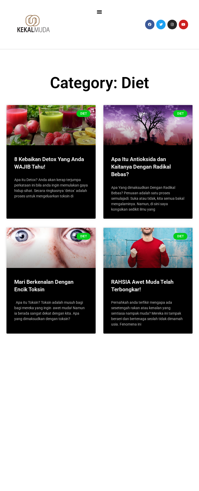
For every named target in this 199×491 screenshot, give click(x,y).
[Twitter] (161, 24)
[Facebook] (149, 24)
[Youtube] (183, 24)
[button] (99, 12)
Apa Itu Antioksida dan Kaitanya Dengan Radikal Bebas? (141, 167)
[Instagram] (172, 24)
